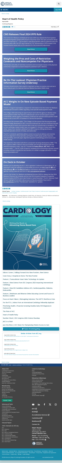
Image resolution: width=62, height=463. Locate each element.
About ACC (5, 369)
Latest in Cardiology (17, 365)
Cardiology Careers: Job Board (9, 409)
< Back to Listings (5, 13)
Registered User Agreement (49, 452)
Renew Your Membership (7, 389)
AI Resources (5, 418)
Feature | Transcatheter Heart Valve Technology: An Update (23, 279)
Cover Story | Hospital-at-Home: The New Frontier (20, 276)
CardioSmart (36, 418)
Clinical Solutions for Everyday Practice (10, 412)
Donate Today (7, 400)
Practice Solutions (6, 410)
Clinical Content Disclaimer (8, 452)
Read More (31, 49)
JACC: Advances (5, 429)
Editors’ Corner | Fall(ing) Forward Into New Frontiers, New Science (26, 272)
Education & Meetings (39, 378)
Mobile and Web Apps (7, 420)
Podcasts (34, 375)
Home (10, 365)
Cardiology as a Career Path (8, 407)
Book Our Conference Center (8, 383)
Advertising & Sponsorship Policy (25, 451)
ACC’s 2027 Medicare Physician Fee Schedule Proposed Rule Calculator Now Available (21, 354)
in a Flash (8, 321)
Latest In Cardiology (38, 369)
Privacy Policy (39, 452)
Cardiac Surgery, (16, 191)
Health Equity (5, 375)
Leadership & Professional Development (41, 389)
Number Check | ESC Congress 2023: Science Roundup (21, 318)
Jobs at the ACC (5, 378)
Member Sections (6, 392)
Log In (57, 9)
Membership (6, 386)
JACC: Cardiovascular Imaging (8, 435)
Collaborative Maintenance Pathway (40, 390)
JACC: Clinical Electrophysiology (9, 440)
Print (14, 26)
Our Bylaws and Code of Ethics (9, 380)
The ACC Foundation (6, 372)
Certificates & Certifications (38, 387)
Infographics (5, 414)
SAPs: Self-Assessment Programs (39, 384)
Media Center (5, 451)
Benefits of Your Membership (8, 390)
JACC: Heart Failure (6, 441)
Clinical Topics (6, 423)
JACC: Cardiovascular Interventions (10, 437)
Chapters (4, 394)
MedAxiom (35, 421)
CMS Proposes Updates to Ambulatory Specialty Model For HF (16, 340)
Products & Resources (37, 381)
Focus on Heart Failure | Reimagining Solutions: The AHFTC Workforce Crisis (29, 299)
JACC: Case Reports (6, 438)
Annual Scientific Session (37, 395)
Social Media (45, 451)
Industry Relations (6, 381)
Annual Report (32, 452)
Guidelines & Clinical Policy (38, 374)
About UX (51, 451)
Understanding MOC (36, 392)
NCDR (34, 412)
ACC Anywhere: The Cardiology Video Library (42, 383)
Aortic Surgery (13, 193)
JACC (3, 427)
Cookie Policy (13, 454)
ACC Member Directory (7, 397)
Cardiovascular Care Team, (28, 191)
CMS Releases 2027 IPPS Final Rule (11, 345)
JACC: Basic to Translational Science (10, 432)
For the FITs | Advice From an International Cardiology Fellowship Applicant (28, 302)
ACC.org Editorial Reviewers (21, 452)
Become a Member (6, 387)
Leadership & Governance (8, 370)
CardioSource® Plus (36, 386)
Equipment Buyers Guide (7, 417)
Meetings (34, 394)
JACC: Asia (4, 430)
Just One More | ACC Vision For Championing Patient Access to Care (26, 325)
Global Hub (4, 395)
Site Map (19, 454)
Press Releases (37, 451)
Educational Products (7, 415)
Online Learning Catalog (37, 380)
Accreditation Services (40, 415)
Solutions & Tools (7, 404)
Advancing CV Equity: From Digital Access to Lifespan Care (16, 350)
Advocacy (4, 374)
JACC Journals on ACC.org (10, 426)
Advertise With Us (13, 451)
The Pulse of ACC (9, 311)
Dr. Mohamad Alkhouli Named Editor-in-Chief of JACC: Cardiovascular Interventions (21, 336)
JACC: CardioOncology (7, 434)
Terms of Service (6, 454)
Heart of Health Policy (10, 315)
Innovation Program (6, 377)
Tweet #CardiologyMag (31, 329)
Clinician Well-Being (6, 406)
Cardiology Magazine (37, 372)
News (33, 370)
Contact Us (35, 424)
